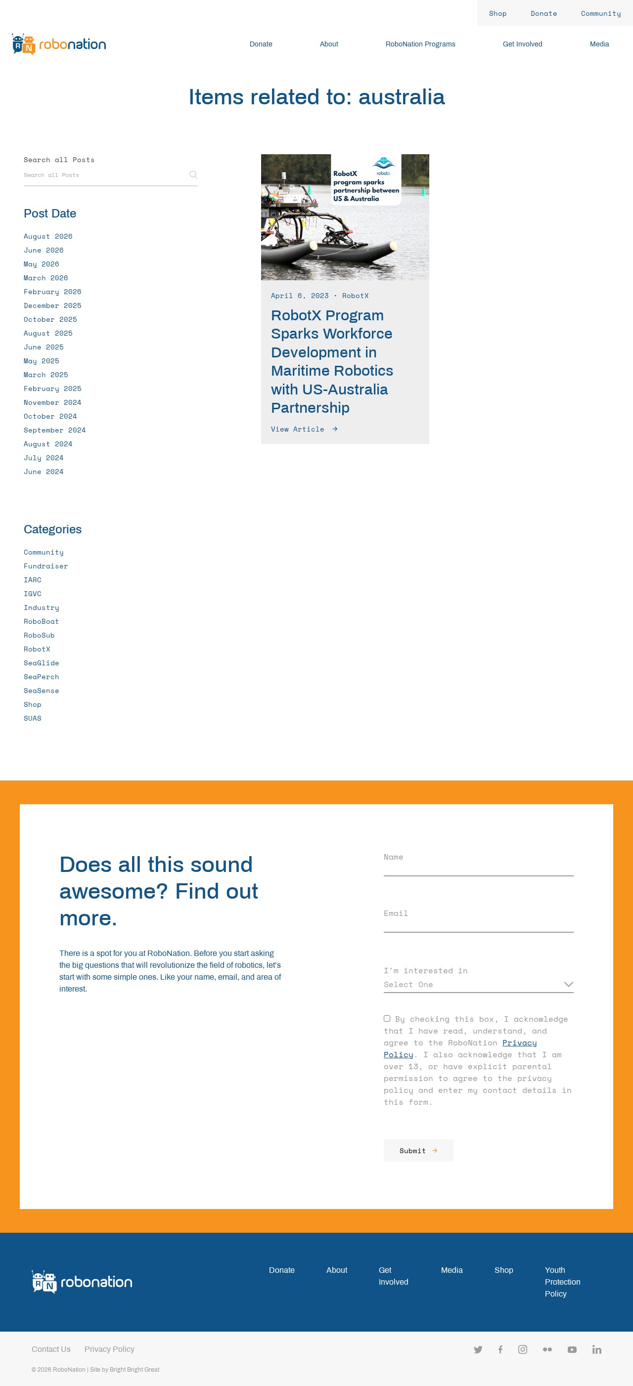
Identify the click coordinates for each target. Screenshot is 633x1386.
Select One (408, 984)
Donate (282, 1270)
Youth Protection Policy (563, 1282)
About (336, 1270)
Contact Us (51, 1349)
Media (452, 1270)
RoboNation (69, 1369)
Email (396, 913)
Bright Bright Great (134, 1369)
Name (394, 857)
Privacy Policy (110, 1349)
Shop (504, 1270)
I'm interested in (426, 970)
